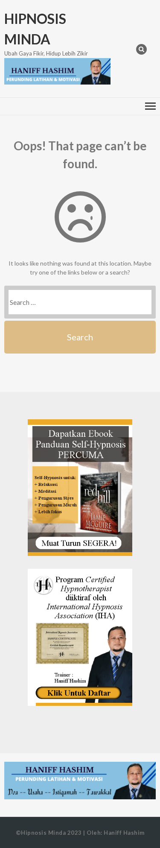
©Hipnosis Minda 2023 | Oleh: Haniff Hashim (80, 832)
